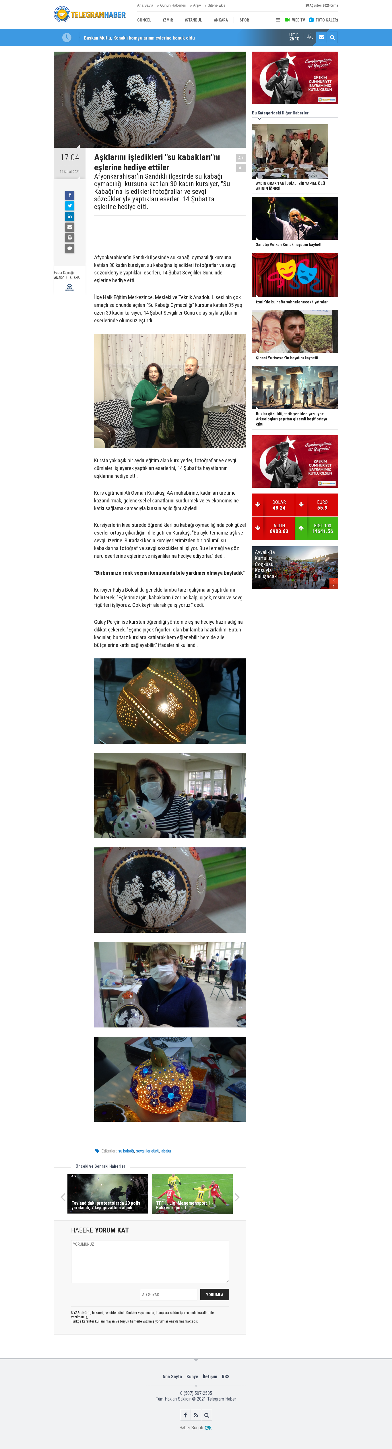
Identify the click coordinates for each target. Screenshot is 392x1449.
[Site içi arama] (332, 37)
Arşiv (197, 5)
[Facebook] (69, 195)
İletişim (210, 1376)
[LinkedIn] (69, 216)
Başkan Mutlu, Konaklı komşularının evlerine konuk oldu (139, 37)
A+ (241, 158)
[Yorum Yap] (69, 248)
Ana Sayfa (145, 5)
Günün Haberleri (173, 5)
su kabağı (126, 1151)
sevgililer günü (147, 1151)
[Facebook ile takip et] (185, 1415)
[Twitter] (69, 205)
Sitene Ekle (217, 5)
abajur (166, 1151)
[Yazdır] (69, 237)
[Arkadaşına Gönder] (69, 227)
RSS (226, 1376)
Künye (192, 1376)
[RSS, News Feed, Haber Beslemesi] (196, 1415)
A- (241, 168)
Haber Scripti (191, 1427)
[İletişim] (321, 37)
